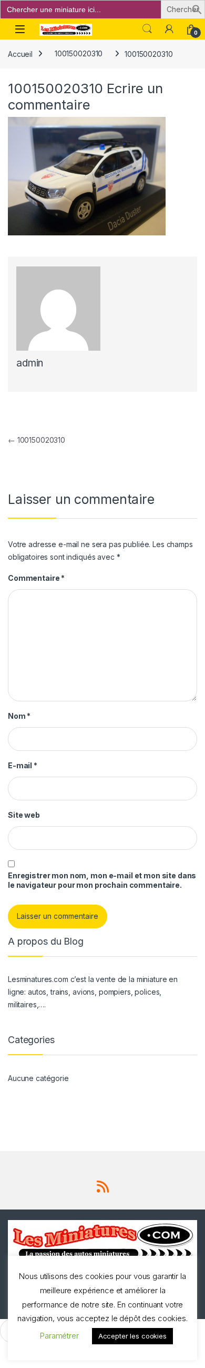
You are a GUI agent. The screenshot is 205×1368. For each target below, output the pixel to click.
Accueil (20, 53)
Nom (19, 715)
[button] (197, 8)
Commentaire (36, 577)
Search (147, 29)
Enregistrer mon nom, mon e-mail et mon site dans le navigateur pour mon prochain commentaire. (102, 880)
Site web (24, 814)
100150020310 (78, 53)
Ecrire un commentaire (85, 96)
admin (29, 363)
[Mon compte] (169, 29)
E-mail (22, 765)
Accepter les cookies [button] (132, 1336)
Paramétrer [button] (59, 1336)
